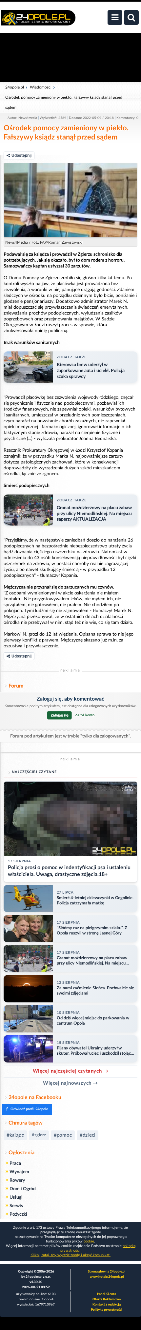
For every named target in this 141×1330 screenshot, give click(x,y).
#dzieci (87, 1135)
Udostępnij (21, 155)
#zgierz (39, 1135)
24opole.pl (14, 87)
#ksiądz (15, 1135)
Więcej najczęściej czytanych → (71, 1071)
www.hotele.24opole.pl (107, 1276)
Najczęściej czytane (34, 772)
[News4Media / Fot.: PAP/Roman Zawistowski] (70, 200)
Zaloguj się (59, 715)
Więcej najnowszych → (70, 1083)
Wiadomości (40, 87)
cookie (89, 1241)
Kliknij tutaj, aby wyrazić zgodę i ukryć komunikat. (70, 1255)
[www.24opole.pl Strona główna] (38, 21)
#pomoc (63, 1135)
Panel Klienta (106, 1294)
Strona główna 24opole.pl (106, 1271)
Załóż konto (84, 715)
